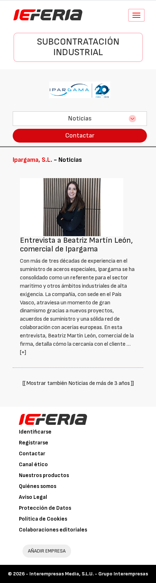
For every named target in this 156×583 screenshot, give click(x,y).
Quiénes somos (37, 486)
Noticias (80, 118)
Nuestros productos (44, 475)
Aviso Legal (33, 497)
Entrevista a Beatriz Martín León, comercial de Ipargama (76, 244)
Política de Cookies (43, 519)
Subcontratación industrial (78, 47)
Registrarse (33, 442)
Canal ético (33, 464)
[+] (23, 352)
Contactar (79, 135)
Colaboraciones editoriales (53, 529)
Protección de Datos (45, 508)
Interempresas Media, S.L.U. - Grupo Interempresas (88, 574)
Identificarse (35, 431)
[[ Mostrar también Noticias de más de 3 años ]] (78, 383)
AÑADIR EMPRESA (47, 551)
